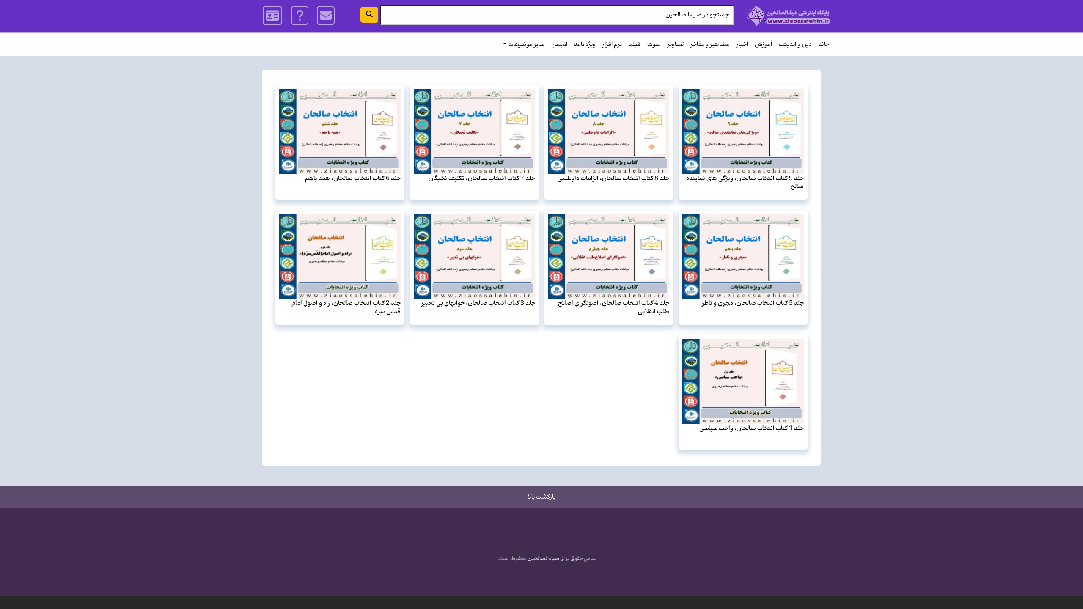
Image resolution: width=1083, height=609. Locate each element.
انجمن (559, 44)
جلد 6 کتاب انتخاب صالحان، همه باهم (353, 178)
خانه (824, 44)
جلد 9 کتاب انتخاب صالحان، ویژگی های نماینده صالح (745, 182)
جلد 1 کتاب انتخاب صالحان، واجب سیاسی (751, 428)
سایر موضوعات (526, 44)
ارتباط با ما (326, 15)
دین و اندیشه (795, 44)
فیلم (634, 44)
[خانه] (788, 15)
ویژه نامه (585, 44)
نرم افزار (612, 44)
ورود (273, 15)
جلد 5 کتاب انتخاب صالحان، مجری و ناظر (753, 303)
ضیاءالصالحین (543, 558)
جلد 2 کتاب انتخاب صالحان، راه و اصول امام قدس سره (346, 307)
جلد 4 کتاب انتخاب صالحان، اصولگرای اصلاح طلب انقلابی (613, 307)
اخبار (742, 44)
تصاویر (676, 44)
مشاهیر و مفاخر (710, 44)
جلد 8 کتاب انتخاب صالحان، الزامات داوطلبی (613, 178)
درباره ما (300, 15)
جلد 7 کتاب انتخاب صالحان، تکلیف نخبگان (482, 178)
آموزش (763, 44)
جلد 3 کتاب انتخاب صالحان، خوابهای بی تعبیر (478, 303)
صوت (654, 44)
